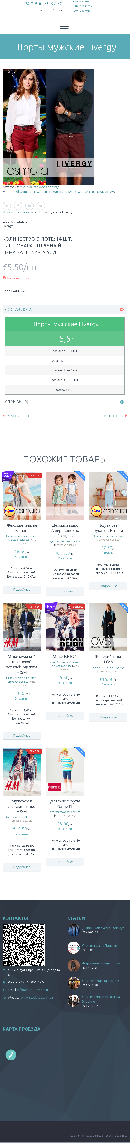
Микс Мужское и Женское (21, 677)
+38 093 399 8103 (82, 10)
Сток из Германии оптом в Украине (102, 999)
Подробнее (21, 589)
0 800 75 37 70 (46, 3)
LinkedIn (29, 206)
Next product (113, 416)
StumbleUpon (41, 206)
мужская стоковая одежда (53, 191)
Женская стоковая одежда (21, 536)
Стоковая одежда (18, 539)
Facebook (18, 206)
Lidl (16, 191)
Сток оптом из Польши (99, 945)
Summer (26, 191)
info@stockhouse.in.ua (33, 990)
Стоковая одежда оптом (100, 981)
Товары (28, 212)
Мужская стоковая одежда (39, 187)
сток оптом (105, 191)
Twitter (7, 206)
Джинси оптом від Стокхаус (103, 928)
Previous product (19, 416)
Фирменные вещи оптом (101, 963)
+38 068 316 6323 (82, 1)
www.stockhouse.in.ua (37, 997)
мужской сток (85, 191)
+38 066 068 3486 (82, 6)
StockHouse (11, 212)
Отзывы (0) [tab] (16, 402)
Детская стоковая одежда (65, 541)
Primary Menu (64, 28)
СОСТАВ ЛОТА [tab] (18, 309)
